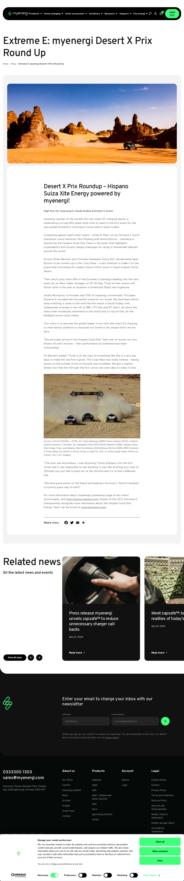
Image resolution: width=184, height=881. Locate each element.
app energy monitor (102, 814)
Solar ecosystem (74, 13)
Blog (13, 63)
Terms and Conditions (162, 795)
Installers (94, 13)
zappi (94, 785)
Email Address (118, 714)
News (65, 795)
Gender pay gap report (163, 823)
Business (110, 13)
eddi (94, 790)
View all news (17, 657)
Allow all (160, 842)
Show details (149, 875)
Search (125, 780)
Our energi (139, 13)
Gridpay (66, 805)
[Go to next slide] (39, 657)
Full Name (66, 714)
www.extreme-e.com (93, 507)
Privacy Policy (158, 790)
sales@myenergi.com (23, 778)
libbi (94, 804)
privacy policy (112, 737)
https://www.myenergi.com (82, 499)
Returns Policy (159, 800)
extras (95, 819)
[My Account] (155, 13)
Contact (66, 816)
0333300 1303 (17, 772)
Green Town (68, 811)
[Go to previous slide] (31, 657)
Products (34, 13)
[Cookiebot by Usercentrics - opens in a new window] (18, 875)
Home (5, 63)
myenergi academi (71, 790)
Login (124, 785)
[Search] (150, 13)
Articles (66, 800)
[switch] (82, 875)
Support (124, 13)
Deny (160, 860)
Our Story (67, 780)
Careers (66, 785)
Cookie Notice (158, 780)
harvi (94, 809)
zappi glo (96, 780)
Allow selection (160, 851)
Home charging (52, 13)
